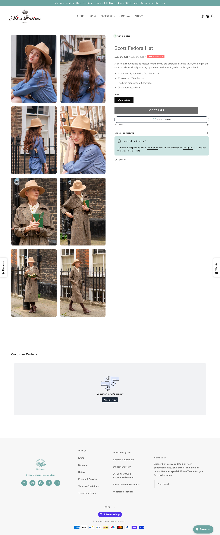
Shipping (83, 465)
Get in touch (152, 147)
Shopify (122, 521)
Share (122, 159)
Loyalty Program (122, 452)
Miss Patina (104, 521)
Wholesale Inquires (123, 491)
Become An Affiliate (123, 459)
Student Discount (122, 466)
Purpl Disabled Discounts (126, 484)
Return (81, 472)
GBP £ (107, 507)
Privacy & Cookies (87, 479)
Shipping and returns (124, 132)
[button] (93, 16)
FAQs (81, 457)
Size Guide (119, 124)
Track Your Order (87, 493)
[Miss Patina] (25, 16)
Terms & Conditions (88, 486)
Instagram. (188, 147)
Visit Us (82, 450)
